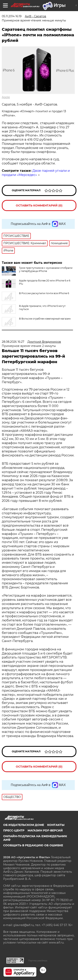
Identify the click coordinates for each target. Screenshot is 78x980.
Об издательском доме (23, 825)
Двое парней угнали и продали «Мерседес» (36, 173)
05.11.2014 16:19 (12, 16)
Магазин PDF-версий (45, 830)
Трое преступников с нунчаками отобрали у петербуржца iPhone (45, 269)
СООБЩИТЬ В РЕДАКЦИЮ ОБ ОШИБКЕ (33, 845)
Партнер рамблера (37, 960)
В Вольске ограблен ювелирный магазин (45, 318)
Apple (6, 97)
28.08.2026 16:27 (13, 342)
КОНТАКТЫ (55, 825)
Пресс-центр (13, 830)
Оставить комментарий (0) (39, 205)
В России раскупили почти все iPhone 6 (44, 293)
